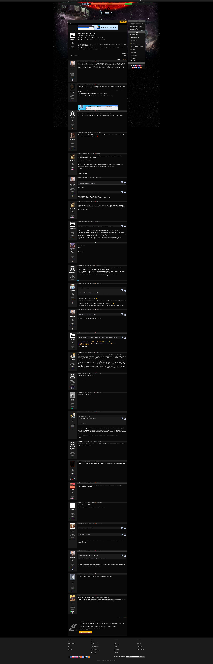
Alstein (72, 468)
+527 (72, 587)
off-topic (124, 53)
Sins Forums (94, 35)
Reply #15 (80, 373)
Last (126, 59)
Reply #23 (80, 550)
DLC (105, 3)
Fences (69, 646)
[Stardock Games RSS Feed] (141, 68)
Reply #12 (80, 309)
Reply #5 (79, 153)
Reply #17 (80, 411)
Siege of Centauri (93, 652)
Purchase (128, 3)
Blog (89, 0)
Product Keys (139, 646)
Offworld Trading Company (95, 650)
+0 (72, 124)
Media (114, 3)
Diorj (72, 399)
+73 (72, 146)
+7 (72, 297)
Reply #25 (80, 595)
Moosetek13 (72, 509)
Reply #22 (80, 523)
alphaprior (72, 290)
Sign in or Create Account (85, 632)
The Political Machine (94, 649)
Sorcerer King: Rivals (94, 653)
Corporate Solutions (71, 643)
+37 (72, 366)
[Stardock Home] (69, 1)
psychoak (72, 380)
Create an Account (140, 644)
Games (77, 0)
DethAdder (72, 139)
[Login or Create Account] (140, 1)
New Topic (123, 21)
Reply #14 (80, 352)
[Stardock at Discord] (135, 68)
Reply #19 (80, 461)
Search (77, 23)
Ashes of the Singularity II (95, 641)
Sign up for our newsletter (120, 656)
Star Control (93, 647)
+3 (72, 455)
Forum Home (72, 23)
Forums (116, 653)
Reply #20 (80, 482)
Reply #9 (79, 242)
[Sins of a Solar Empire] (106, 11)
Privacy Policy (100, 662)
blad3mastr (72, 448)
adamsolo (72, 602)
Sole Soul (72, 91)
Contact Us (116, 652)
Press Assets (117, 649)
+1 (72, 279)
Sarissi (72, 489)
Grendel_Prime (72, 272)
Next (123, 59)
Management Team (118, 644)
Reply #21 (80, 502)
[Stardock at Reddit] (133, 68)
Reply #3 (79, 110)
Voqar (72, 249)
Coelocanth (72, 160)
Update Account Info (140, 649)
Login (80, 23)
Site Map (113, 662)
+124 (72, 98)
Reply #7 (79, 201)
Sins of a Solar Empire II (94, 646)
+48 (72, 516)
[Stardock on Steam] (142, 66)
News (86, 0)
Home (70, 30)
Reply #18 (80, 441)
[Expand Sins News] (130, 43)
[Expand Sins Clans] (130, 49)
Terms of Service (105, 662)
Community (82, 0)
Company (117, 639)
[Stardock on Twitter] (132, 66)
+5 (72, 537)
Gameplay (94, 3)
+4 (72, 46)
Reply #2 (79, 84)
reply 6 (89, 288)
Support (93, 0)
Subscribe (142, 656)
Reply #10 (80, 265)
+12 (72, 75)
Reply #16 (80, 392)
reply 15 (88, 416)
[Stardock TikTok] (137, 68)
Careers (116, 646)
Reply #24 (80, 573)
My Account (139, 643)
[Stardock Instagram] (140, 66)
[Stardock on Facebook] (134, 66)
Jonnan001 (72, 359)
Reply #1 (79, 61)
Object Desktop (70, 641)
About (116, 641)
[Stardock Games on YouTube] (136, 66)
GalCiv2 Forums (98, 61)
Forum (109, 3)
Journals (100, 3)
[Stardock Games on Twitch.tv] (138, 66)
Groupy (69, 650)
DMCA (110, 662)
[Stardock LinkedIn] (139, 68)
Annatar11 (72, 580)
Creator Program (117, 650)
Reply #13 (80, 332)
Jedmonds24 (72, 39)
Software (72, 0)
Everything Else (74, 30)
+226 (72, 384)
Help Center (139, 641)
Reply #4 (79, 132)
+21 (72, 256)
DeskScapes (70, 647)
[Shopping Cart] (142, 1)
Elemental (92, 643)
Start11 (69, 644)
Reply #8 (79, 221)
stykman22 (72, 530)
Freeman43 (72, 68)
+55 (72, 473)
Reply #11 (80, 283)
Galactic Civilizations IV (94, 644)
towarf (72, 117)
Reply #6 (79, 177)
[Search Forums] (144, 1)
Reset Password (139, 647)
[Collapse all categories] (144, 34)
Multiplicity (70, 649)
